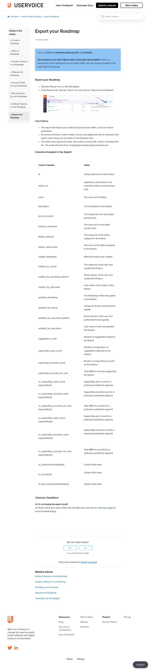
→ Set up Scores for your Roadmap (18, 95)
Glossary (84, 627)
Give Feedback (66, 634)
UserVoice (14, 17)
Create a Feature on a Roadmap (50, 582)
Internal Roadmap (51, 17)
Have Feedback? (64, 5)
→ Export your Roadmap (16, 116)
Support (140, 664)
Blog (61, 622)
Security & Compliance (65, 628)
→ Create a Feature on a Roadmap (19, 63)
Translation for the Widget (47, 598)
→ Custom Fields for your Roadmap (18, 84)
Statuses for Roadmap (45, 593)
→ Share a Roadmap (14, 52)
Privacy (81, 659)
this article (108, 508)
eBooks (84, 622)
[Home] (25, 5)
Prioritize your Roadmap (46, 587)
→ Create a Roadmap (15, 41)
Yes (70, 548)
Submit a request (107, 5)
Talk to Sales (131, 5)
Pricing (127, 617)
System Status (109, 622)
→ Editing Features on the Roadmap (18, 105)
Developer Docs (85, 5)
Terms (70, 659)
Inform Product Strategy (31, 17)
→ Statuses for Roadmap (16, 73)
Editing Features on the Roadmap (51, 576)
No (85, 548)
